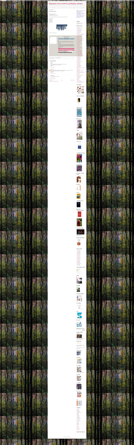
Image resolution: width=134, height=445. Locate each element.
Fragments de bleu (79, 39)
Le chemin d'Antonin (79, 50)
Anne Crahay (78, 255)
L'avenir (78, 44)
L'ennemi (78, 45)
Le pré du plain (78, 420)
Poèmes (78, 74)
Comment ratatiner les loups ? (80, 34)
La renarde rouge (79, 418)
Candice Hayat (78, 253)
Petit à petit (78, 427)
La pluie (78, 48)
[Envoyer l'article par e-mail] (55, 57)
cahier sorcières (78, 31)
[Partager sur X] (58, 57)
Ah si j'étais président (79, 27)
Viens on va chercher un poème (80, 81)
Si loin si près (78, 77)
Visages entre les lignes (79, 82)
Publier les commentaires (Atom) (55, 81)
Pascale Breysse (78, 262)
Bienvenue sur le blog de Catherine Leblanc (66, 3)
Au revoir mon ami (79, 29)
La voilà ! (78, 49)
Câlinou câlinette (79, 32)
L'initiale (78, 415)
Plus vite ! (78, 73)
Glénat (78, 413)
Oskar (77, 425)
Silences (78, 78)
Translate (81, 23)
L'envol (78, 46)
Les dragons (78, 58)
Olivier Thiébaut (79, 254)
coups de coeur (78, 35)
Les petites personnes (79, 61)
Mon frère (78, 69)
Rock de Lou (78, 76)
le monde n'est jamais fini (79, 54)
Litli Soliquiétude (79, 65)
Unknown (52, 69)
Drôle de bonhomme (79, 36)
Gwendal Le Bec (79, 260)
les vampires (78, 63)
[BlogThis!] (57, 57)
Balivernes (78, 410)
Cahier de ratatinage (79, 30)
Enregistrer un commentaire (52, 78)
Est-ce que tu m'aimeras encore (80, 38)
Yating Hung (78, 261)
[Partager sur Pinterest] (59, 57)
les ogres (78, 60)
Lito (77, 421)
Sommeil (65, 51)
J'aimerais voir (78, 43)
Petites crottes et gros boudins (80, 71)
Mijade (78, 423)
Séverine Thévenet (79, 263)
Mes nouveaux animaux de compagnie (81, 67)
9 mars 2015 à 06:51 (53, 73)
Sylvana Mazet (78, 264)
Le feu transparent (79, 51)
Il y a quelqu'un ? (79, 41)
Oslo (77, 426)
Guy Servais (78, 259)
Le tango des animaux (79, 56)
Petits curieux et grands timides (80, 72)
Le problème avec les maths (80, 55)
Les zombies (78, 64)
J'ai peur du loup (52, 58)
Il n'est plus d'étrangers (79, 40)
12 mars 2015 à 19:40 (53, 77)
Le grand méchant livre (79, 53)
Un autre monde (78, 80)
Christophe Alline (79, 257)
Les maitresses (78, 59)
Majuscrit (78, 422)
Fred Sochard (78, 250)
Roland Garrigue (79, 252)
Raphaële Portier (79, 258)
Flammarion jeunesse (79, 412)
